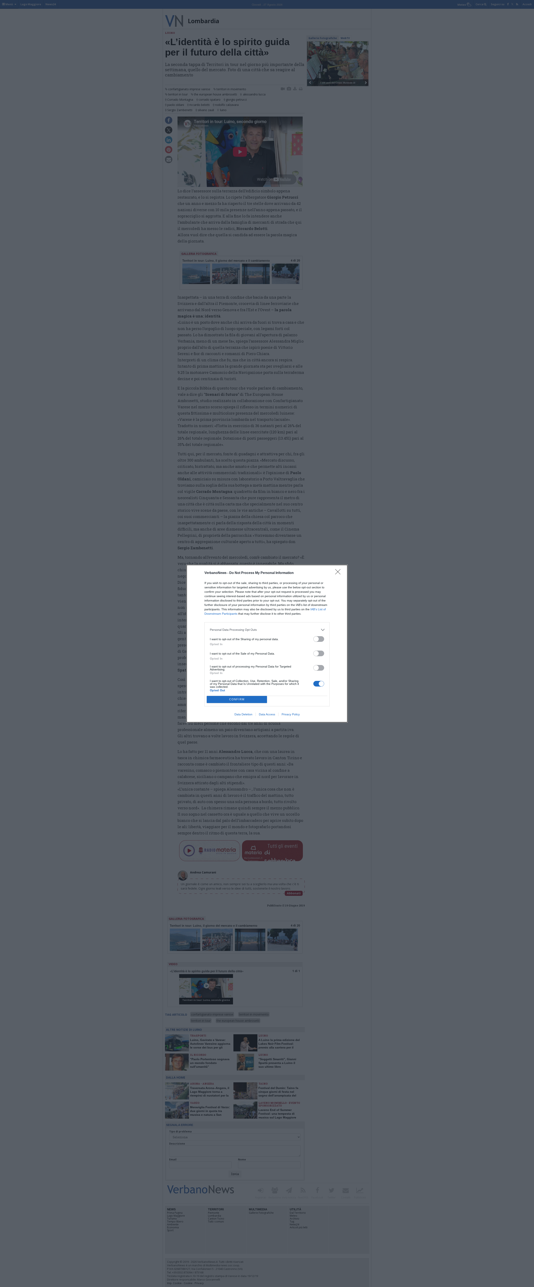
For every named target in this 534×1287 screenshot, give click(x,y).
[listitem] (267, 630)
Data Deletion (243, 714)
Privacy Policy (291, 714)
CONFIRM (237, 699)
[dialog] (267, 643)
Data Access (267, 714)
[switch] (318, 639)
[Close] (339, 573)
